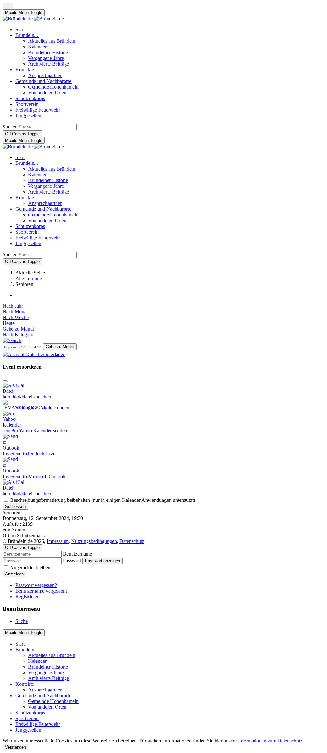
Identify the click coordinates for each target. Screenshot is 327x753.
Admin (18, 529)
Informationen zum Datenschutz (270, 740)
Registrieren (27, 596)
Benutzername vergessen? (41, 591)
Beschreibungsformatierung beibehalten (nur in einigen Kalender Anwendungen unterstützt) (102, 500)
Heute (9, 323)
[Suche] (12, 340)
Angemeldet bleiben (30, 567)
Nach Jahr (13, 306)
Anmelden (14, 574)
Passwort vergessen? (36, 585)
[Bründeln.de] (33, 18)
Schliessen (15, 506)
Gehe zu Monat (18, 329)
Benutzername (77, 554)
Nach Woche (16, 317)
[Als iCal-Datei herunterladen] (34, 352)
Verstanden (15, 747)
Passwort (72, 560)
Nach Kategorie (18, 334)
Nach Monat (15, 311)
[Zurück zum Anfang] (8, 6)
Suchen (10, 126)
